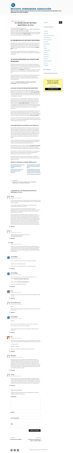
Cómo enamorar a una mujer (49, 35)
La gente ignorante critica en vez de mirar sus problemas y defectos (17, 166)
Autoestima (46, 33)
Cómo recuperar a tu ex (48, 39)
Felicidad (45, 48)
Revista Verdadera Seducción (31, 9)
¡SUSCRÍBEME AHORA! (53, 89)
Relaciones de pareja (47, 60)
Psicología (15, 180)
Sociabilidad (46, 65)
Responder (13, 226)
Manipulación (46, 54)
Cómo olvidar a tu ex (47, 37)
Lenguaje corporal (47, 50)
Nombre (12, 412)
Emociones (46, 41)
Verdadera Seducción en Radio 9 (34, 174)
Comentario (14, 396)
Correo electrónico (15, 418)
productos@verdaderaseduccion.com (50, 73)
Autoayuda (46, 31)
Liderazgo (45, 52)
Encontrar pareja (47, 43)
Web (12, 424)
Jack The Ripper (14, 256)
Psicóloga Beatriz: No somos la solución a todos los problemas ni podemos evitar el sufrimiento (33, 171)
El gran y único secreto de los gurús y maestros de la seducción (17, 171)
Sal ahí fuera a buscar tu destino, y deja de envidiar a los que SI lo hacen (33, 166)
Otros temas (46, 56)
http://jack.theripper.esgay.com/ (16, 235)
